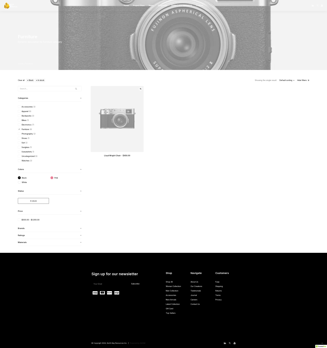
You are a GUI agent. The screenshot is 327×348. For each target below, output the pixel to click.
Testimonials (196, 291)
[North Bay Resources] (10, 5)
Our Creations (196, 286)
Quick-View (140, 89)
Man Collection (172, 291)
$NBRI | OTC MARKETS (181, 5)
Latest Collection (173, 304)
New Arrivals (171, 300)
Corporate (162, 5)
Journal (194, 295)
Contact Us (195, 304)
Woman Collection (173, 286)
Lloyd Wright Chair (117, 156)
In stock (41, 80)
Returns (218, 291)
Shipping (219, 286)
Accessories (171, 295)
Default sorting (285, 80)
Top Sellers (171, 313)
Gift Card (169, 308)
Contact (199, 5)
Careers (194, 300)
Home (126, 5)
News (151, 5)
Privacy (218, 300)
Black (31, 80)
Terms (218, 295)
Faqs (217, 282)
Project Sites (139, 5)
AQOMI (142, 343)
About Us (194, 282)
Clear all (21, 80)
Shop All (169, 282)
